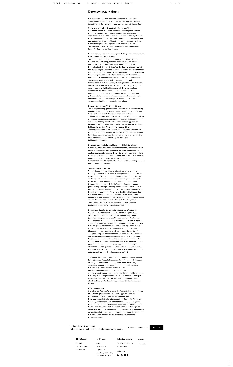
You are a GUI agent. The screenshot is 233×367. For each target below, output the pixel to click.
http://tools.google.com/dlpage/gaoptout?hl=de (107, 270)
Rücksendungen (82, 346)
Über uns (128, 3)
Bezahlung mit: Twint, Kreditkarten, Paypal (104, 354)
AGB (98, 343)
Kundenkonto (80, 349)
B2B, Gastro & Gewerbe (112, 3)
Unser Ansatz (91, 3)
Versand (79, 343)
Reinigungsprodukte (72, 3)
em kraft (56, 3)
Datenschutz (101, 346)
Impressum (100, 349)
